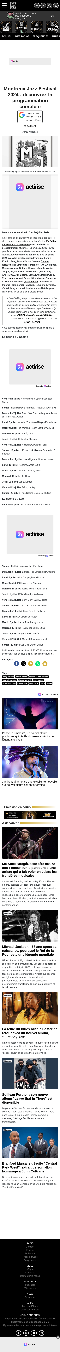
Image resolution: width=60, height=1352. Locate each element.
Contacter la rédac (30, 1275)
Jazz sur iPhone (30, 1306)
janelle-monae (21, 677)
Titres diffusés (30, 1256)
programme (22, 683)
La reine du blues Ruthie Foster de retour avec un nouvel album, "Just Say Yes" (29, 1033)
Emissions (30, 1253)
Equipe (30, 1250)
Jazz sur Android (30, 1309)
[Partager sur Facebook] (16, 665)
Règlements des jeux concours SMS (30, 1321)
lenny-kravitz (8, 677)
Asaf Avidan (31, 281)
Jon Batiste (21, 275)
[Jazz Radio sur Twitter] (26, 1333)
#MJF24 (21, 315)
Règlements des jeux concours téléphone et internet (30, 1325)
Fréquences (41, 36)
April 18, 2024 (32, 322)
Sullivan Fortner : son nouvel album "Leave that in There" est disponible (27, 1098)
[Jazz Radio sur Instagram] (41, 1333)
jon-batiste (33, 683)
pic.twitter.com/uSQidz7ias (39, 315)
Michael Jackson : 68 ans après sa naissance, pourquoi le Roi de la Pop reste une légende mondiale (29, 950)
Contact (30, 1246)
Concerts (30, 1272)
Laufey (11, 278)
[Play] (3, 24)
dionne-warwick (24, 680)
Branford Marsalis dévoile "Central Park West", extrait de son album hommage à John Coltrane (29, 1167)
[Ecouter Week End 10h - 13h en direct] (30, 814)
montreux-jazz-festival (38, 677)
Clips (30, 1269)
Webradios (22, 36)
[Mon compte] (56, 5)
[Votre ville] (37, 5)
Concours (30, 1297)
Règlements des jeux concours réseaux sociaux (30, 1318)
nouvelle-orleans (9, 680)
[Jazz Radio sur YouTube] (34, 1333)
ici (27, 331)
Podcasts (30, 1284)
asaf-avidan (38, 680)
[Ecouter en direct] (43, 5)
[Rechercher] (49, 5)
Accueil (7, 36)
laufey (49, 683)
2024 (42, 683)
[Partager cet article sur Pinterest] (30, 665)
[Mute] (52, 16)
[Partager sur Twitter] (23, 665)
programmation (9, 683)
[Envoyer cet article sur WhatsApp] (37, 665)
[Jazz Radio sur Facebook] (18, 1333)
